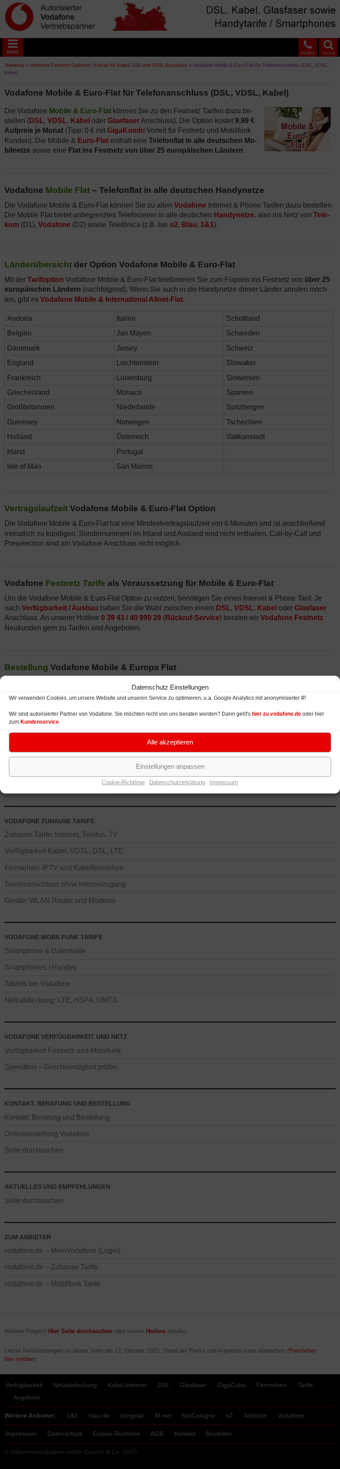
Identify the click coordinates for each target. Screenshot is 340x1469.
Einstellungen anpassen (170, 766)
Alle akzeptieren (170, 742)
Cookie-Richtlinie (123, 782)
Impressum (223, 782)
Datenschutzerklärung (177, 782)
